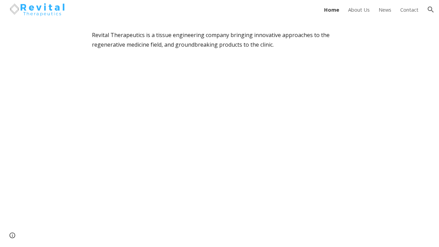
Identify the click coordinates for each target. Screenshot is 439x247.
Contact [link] (409, 9)
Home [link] (331, 9)
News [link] (385, 9)
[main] (219, 39)
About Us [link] (359, 9)
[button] (431, 9)
